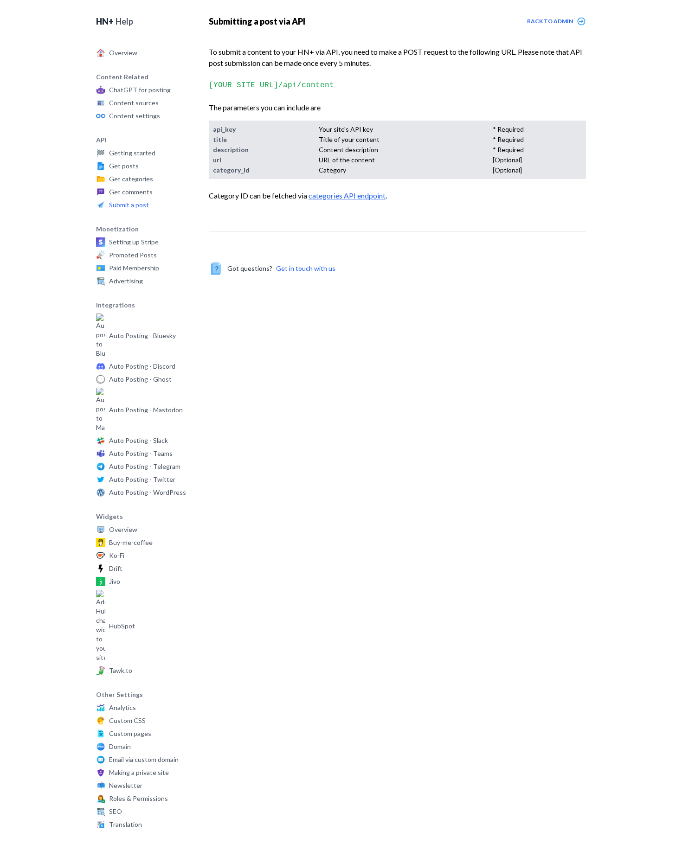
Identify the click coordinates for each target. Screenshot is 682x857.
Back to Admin (550, 21)
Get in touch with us (305, 268)
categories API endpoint (347, 195)
